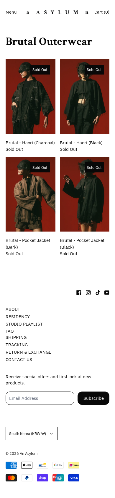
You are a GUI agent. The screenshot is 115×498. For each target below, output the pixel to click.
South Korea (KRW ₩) (27, 433)
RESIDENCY (18, 316)
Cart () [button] (101, 12)
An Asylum (28, 453)
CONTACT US (19, 359)
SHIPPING (16, 337)
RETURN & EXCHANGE (28, 352)
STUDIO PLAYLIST (24, 324)
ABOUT (13, 309)
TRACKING (17, 344)
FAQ (10, 331)
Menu (11, 12)
